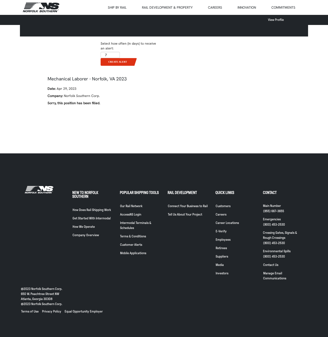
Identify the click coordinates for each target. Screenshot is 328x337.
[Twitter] (272, 318)
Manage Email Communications (274, 275)
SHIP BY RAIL (117, 7)
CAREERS (215, 7)
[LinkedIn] (296, 318)
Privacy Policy (51, 311)
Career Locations (227, 223)
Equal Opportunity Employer (84, 311)
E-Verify (221, 231)
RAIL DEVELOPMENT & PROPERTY (167, 7)
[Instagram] (280, 318)
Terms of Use (30, 311)
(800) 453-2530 (274, 224)
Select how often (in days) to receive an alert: (128, 45)
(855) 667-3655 (273, 211)
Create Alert (117, 61)
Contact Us (270, 265)
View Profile (276, 20)
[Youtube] (257, 318)
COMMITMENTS (283, 7)
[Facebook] (265, 318)
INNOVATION (246, 7)
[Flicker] (288, 318)
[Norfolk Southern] (41, 7)
